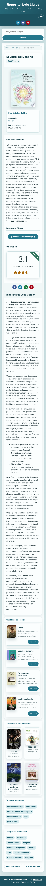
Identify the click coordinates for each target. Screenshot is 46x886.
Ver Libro (33, 642)
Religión (26, 843)
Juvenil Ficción (13, 843)
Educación (21, 838)
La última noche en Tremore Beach (14, 787)
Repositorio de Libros (23, 4)
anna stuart (31, 807)
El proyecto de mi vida (32, 785)
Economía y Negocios (16, 847)
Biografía (29, 857)
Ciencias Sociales (14, 857)
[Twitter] (18, 23)
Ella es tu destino (14, 752)
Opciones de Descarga (23, 237)
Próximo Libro (32, 866)
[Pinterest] (28, 23)
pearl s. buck (12, 821)
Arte (9, 853)
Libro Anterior (14, 866)
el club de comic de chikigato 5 (19, 811)
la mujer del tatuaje (15, 807)
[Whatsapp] (26, 287)
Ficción (15, 48)
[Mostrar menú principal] (41, 17)
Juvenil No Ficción (22, 853)
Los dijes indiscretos (26, 651)
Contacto (25, 882)
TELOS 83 (32, 747)
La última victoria (25, 699)
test (25, 817)
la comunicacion (14, 817)
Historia (32, 847)
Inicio (7, 48)
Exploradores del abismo (23, 674)
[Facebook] (23, 23)
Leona (20, 628)
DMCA (32, 882)
